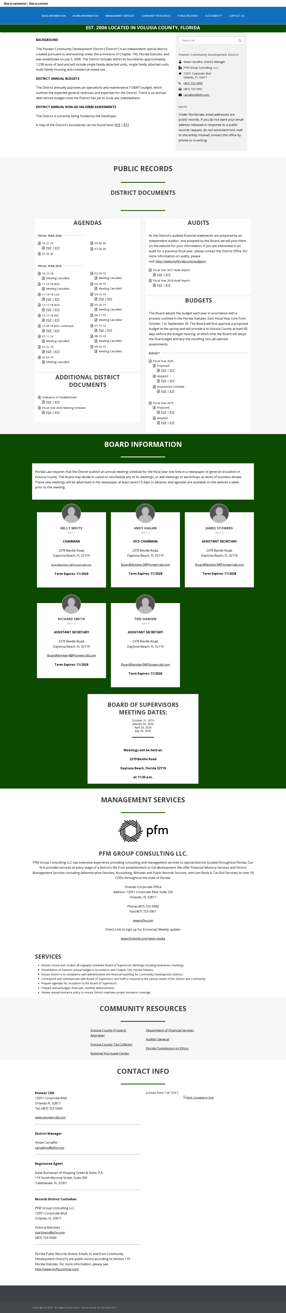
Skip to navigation (15, 3)
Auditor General (157, 1039)
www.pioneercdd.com (50, 1117)
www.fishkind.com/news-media (143, 938)
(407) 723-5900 (193, 83)
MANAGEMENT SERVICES (119, 15)
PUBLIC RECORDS (188, 15)
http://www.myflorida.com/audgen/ (180, 261)
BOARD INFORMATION (85, 15)
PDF (117, 125)
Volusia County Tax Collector (111, 1044)
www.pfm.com (143, 920)
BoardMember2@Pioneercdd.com (145, 564)
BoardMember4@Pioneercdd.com (71, 655)
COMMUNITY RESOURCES (156, 15)
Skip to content (38, 3)
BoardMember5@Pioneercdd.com (145, 664)
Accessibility (213, 15)
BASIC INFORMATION (54, 15)
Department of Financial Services (170, 1030)
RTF (126, 125)
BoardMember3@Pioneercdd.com (219, 564)
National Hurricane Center (110, 1053)
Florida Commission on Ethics (167, 1048)
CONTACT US (237, 15)
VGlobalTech (108, 1307)
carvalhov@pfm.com (196, 95)
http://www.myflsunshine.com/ (57, 1269)
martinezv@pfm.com (50, 1232)
